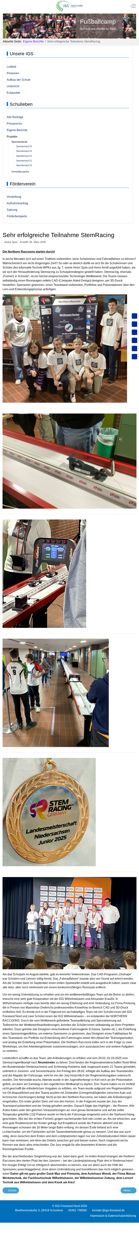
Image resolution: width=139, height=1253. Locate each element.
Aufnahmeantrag (17, 203)
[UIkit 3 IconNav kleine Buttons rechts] (69, 1225)
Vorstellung (14, 196)
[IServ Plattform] (134, 348)
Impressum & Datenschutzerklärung (113, 1215)
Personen (13, 73)
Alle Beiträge (15, 117)
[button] (65, 348)
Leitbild (11, 66)
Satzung (12, 209)
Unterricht (13, 86)
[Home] (134, 316)
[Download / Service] (134, 324)
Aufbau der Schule (19, 79)
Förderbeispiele (17, 216)
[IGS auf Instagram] (134, 340)
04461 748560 (77, 1210)
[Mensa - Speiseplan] (134, 332)
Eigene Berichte (17, 130)
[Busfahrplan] (134, 356)
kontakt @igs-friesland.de (108, 1210)
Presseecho (14, 123)
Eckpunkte (13, 92)
